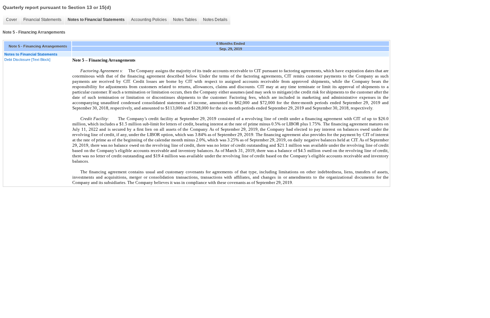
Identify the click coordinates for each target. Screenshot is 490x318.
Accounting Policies (149, 19)
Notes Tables (185, 19)
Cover (11, 19)
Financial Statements (42, 19)
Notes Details (215, 19)
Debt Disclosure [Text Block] (27, 60)
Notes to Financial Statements (96, 19)
